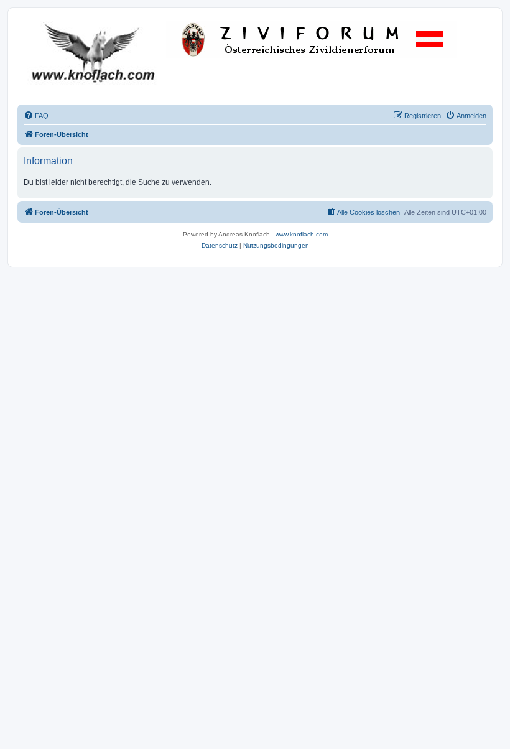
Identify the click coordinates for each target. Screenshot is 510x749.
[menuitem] (36, 115)
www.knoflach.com (302, 234)
